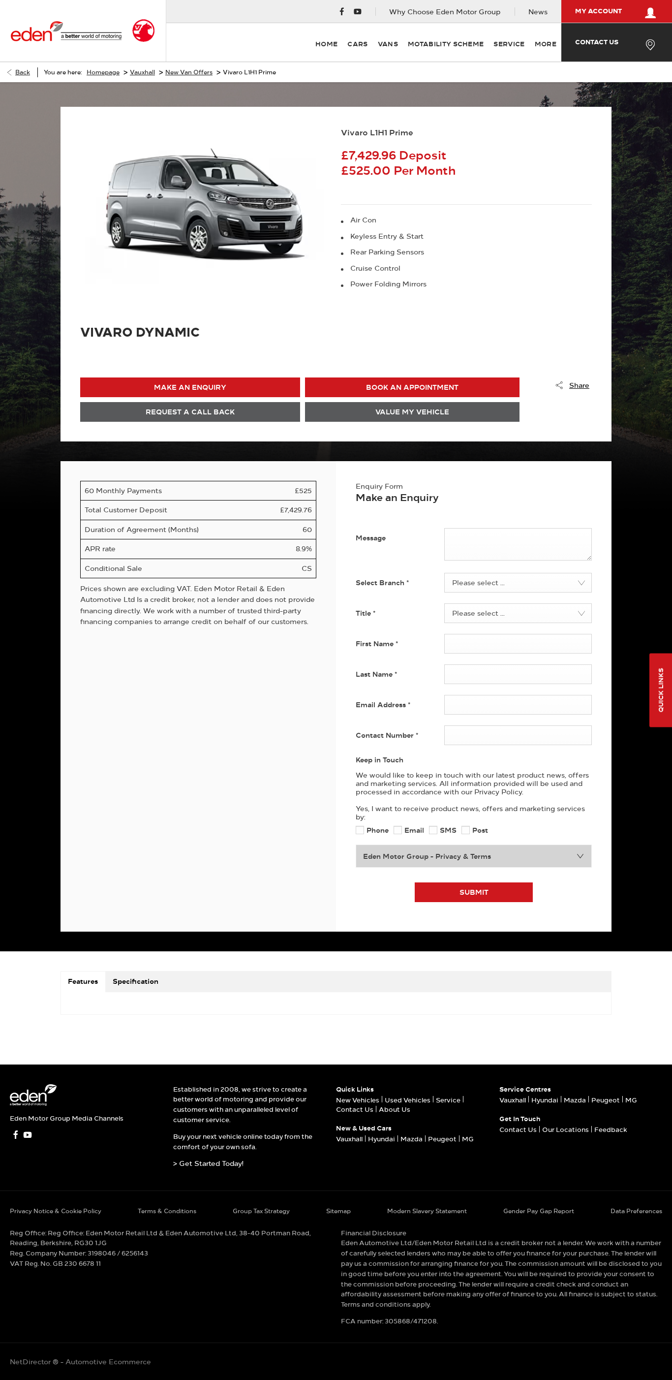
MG (468, 1139)
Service (448, 1100)
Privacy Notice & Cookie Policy (55, 1211)
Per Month (425, 170)
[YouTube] (358, 11)
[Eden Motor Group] (66, 30)
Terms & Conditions (167, 1211)
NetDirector (31, 1361)
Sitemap (338, 1211)
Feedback (610, 1129)
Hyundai (381, 1139)
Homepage (103, 72)
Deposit (423, 155)
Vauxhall (142, 72)
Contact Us (354, 1109)
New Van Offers (189, 72)
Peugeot (442, 1139)
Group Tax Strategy (261, 1211)
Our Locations (565, 1129)
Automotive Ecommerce (108, 1361)
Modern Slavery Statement (427, 1211)
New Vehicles (357, 1100)
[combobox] (518, 583)
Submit (474, 892)
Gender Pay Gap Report (538, 1211)
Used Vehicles (407, 1100)
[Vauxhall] (143, 30)
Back (22, 72)
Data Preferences (636, 1211)
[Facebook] (342, 11)
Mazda (411, 1139)
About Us (394, 1109)
